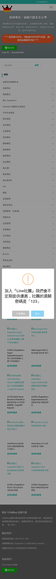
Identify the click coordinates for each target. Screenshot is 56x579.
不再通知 (20, 313)
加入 (37, 313)
